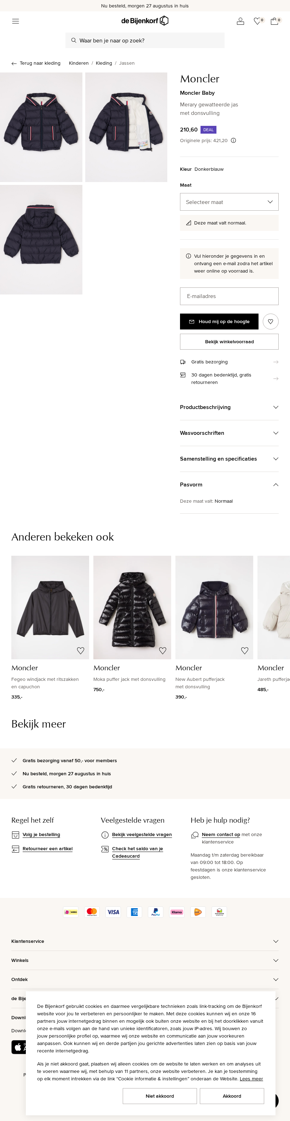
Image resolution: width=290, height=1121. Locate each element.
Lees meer (251, 1078)
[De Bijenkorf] (144, 21)
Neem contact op (221, 834)
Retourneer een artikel (47, 848)
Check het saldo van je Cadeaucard (137, 852)
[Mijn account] (240, 21)
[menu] (15, 21)
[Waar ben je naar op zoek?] (74, 40)
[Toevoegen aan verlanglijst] (271, 321)
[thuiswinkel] (219, 916)
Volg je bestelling (41, 834)
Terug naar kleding (40, 63)
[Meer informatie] (233, 140)
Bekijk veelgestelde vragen (142, 834)
